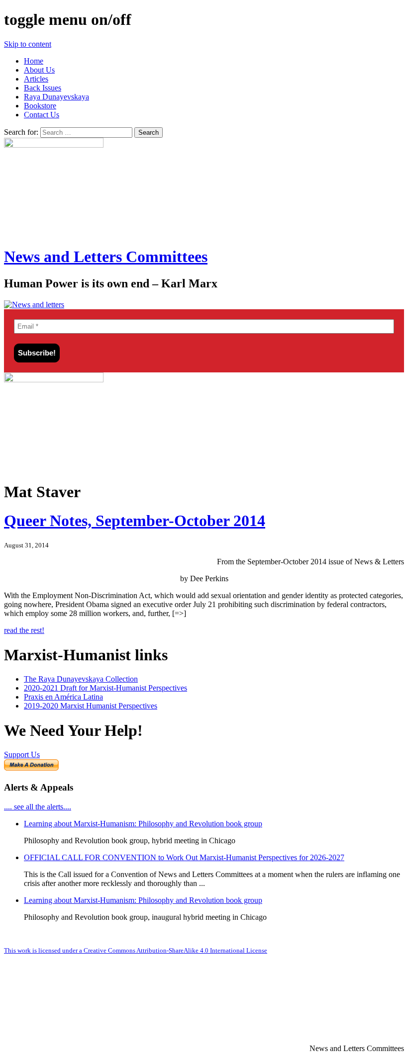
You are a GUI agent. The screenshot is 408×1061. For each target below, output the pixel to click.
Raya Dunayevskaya (56, 96)
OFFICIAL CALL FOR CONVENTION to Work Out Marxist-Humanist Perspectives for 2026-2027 (184, 857)
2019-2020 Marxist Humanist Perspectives (90, 706)
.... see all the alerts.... (37, 806)
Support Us (22, 754)
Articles (36, 79)
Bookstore (40, 105)
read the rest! (24, 630)
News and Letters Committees (105, 256)
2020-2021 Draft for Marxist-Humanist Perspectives (105, 688)
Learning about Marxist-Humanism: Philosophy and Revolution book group (143, 823)
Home (33, 61)
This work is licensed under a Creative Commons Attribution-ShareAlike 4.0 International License (135, 950)
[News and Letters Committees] (34, 304)
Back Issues (42, 88)
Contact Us (41, 114)
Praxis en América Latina (63, 697)
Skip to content (27, 44)
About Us (39, 70)
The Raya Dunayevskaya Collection (81, 679)
